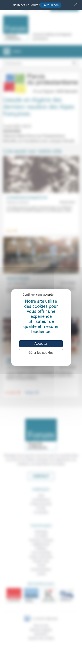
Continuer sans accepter (38, 294)
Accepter (40, 344)
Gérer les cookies (40, 353)
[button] (75, 4)
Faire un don (50, 5)
